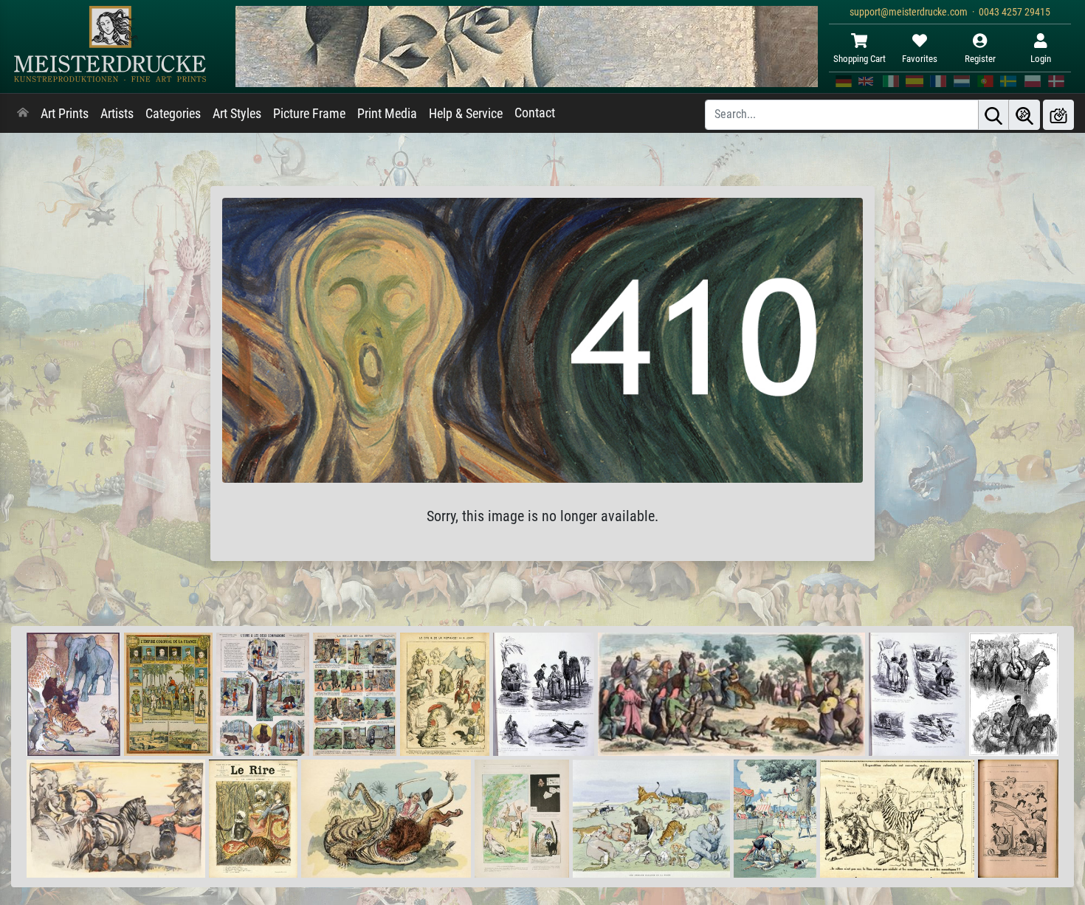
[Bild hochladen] (1058, 115)
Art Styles (237, 113)
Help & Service (466, 113)
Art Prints (65, 113)
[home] (23, 114)
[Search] (993, 115)
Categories (173, 113)
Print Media (387, 113)
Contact (534, 113)
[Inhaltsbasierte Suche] (1024, 115)
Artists (117, 113)
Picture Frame (309, 113)
